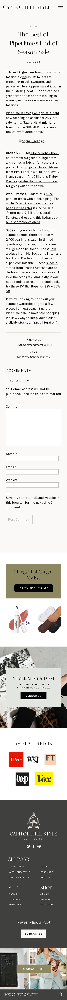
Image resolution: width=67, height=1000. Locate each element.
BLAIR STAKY (27, 996)
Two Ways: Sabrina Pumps (33, 357)
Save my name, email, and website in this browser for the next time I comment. (32, 502)
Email (11, 467)
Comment (14, 406)
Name (11, 454)
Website (12, 480)
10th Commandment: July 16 (34, 345)
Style (33, 26)
